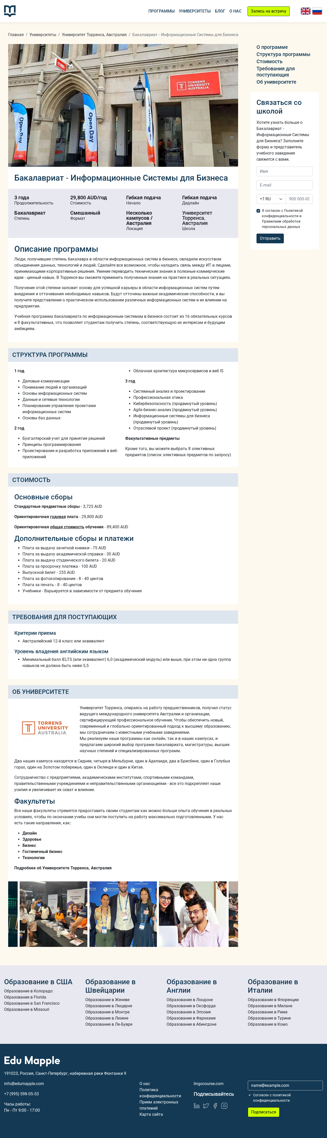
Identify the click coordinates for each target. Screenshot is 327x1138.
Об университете (276, 82)
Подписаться (263, 1112)
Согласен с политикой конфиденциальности (272, 1097)
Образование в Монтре (107, 1012)
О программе (272, 47)
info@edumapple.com (24, 1083)
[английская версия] (305, 11)
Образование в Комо (268, 1024)
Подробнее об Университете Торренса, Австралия (63, 868)
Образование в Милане (270, 1005)
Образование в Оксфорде (191, 1005)
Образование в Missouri (26, 1009)
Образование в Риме (267, 1012)
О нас (235, 11)
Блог (220, 11)
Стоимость (269, 61)
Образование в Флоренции (273, 999)
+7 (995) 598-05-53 (21, 1093)
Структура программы (283, 54)
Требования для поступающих (275, 71)
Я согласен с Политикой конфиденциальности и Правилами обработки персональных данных (282, 219)
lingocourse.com (209, 1083)
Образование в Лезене (106, 1018)
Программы (161, 11)
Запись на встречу (268, 11)
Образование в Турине (269, 1018)
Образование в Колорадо (28, 991)
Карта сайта (151, 1114)
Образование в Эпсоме (189, 1012)
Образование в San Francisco (32, 1003)
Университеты (195, 11)
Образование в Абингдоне (191, 1024)
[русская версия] (317, 11)
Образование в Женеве (107, 999)
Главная (16, 34)
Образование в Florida (25, 997)
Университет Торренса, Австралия (94, 34)
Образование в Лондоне (190, 999)
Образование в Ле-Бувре (108, 1024)
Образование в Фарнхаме (191, 1018)
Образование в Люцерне (108, 1005)
